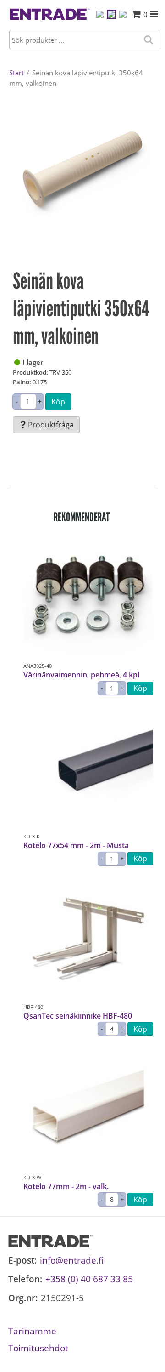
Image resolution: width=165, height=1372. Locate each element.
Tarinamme (32, 1331)
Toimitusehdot (38, 1348)
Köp (58, 402)
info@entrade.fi (72, 1260)
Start (16, 72)
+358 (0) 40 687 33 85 (89, 1279)
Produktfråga (51, 425)
